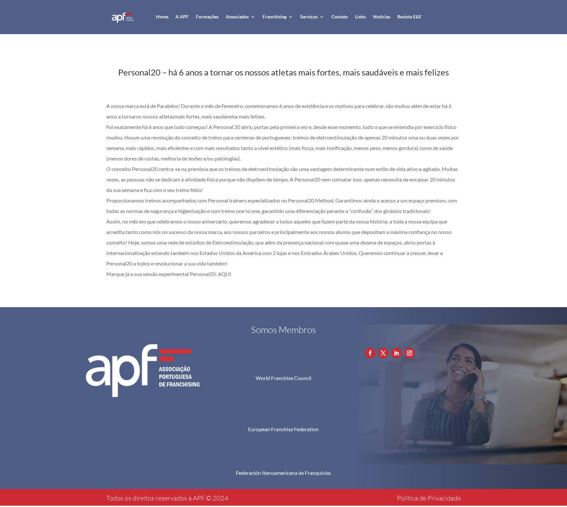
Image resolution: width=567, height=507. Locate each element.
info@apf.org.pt (400, 339)
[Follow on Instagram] (409, 353)
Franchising (274, 16)
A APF (182, 16)
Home (162, 16)
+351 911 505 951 (403, 327)
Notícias (381, 16)
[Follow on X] (383, 353)
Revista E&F (409, 16)
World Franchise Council (283, 378)
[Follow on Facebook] (370, 353)
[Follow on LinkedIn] (396, 353)
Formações (207, 16)
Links (360, 16)
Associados (237, 16)
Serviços (309, 16)
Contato (339, 16)
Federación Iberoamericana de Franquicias (283, 473)
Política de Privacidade (429, 498)
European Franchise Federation (283, 429)
